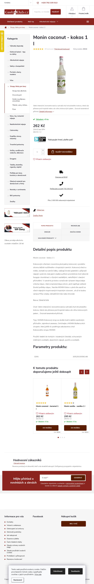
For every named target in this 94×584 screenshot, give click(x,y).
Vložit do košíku (63, 152)
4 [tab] (64, 437)
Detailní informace (45, 111)
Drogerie (13, 159)
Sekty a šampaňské (17, 66)
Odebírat (78, 478)
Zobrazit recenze (19, 463)
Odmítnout (57, 571)
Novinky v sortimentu (18, 189)
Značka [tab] (75, 232)
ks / (73, 524)
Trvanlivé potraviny (17, 144)
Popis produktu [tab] (47, 226)
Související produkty (46, 238)
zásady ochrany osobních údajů (69, 486)
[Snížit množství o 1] (43, 153)
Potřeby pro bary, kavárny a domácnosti (18, 174)
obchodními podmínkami (75, 483)
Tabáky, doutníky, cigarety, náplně (16, 166)
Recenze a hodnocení (14, 559)
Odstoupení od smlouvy (15, 529)
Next (87, 372)
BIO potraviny (15, 195)
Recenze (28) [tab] (75, 226)
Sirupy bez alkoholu (19, 91)
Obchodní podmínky (14, 532)
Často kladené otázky (14, 542)
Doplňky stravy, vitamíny (15, 137)
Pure (14, 109)
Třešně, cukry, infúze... (20, 105)
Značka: (38, 216)
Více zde (38, 574)
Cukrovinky (14, 130)
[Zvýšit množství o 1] (43, 150)
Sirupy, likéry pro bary (18, 86)
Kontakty (7, 3)
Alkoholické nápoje (17, 60)
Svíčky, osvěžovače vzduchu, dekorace (17, 151)
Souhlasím (75, 571)
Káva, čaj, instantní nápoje (17, 117)
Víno (11, 80)
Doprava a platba (13, 539)
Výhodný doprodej (16, 46)
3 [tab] (62, 437)
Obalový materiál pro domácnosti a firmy (17, 182)
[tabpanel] (47, 405)
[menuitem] (14, 21)
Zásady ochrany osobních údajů (16, 546)
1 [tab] (58, 437)
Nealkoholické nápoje (18, 124)
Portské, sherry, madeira (15, 73)
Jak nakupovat (12, 535)
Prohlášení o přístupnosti (16, 556)
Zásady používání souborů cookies (16, 552)
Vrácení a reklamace (14, 525)
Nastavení (17, 580)
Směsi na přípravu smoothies (18, 100)
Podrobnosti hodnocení (62, 49)
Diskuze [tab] (47, 232)
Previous (81, 372)
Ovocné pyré (16, 95)
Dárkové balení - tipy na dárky (17, 53)
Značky (12, 201)
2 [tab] (60, 437)
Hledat (55, 12)
